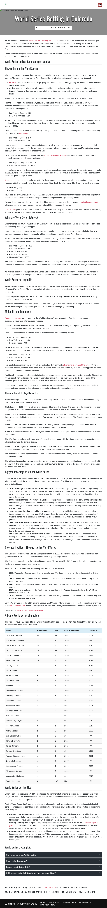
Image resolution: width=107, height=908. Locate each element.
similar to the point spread (55, 155)
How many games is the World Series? (18, 867)
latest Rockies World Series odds (30, 610)
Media (53, 905)
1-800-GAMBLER (48, 887)
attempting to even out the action (76, 365)
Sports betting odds (13, 318)
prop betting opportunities (89, 202)
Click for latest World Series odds (53, 28)
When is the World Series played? (16, 861)
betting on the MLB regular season (43, 41)
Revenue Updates (84, 903)
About (59, 903)
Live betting (10, 209)
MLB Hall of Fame (17, 606)
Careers (51, 903)
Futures (12, 82)
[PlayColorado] (51, 4)
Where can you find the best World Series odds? (21, 855)
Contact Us (43, 903)
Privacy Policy (44, 905)
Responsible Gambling (69, 903)
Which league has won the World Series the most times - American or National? (31, 873)
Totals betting (10, 180)
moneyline (23, 133)
